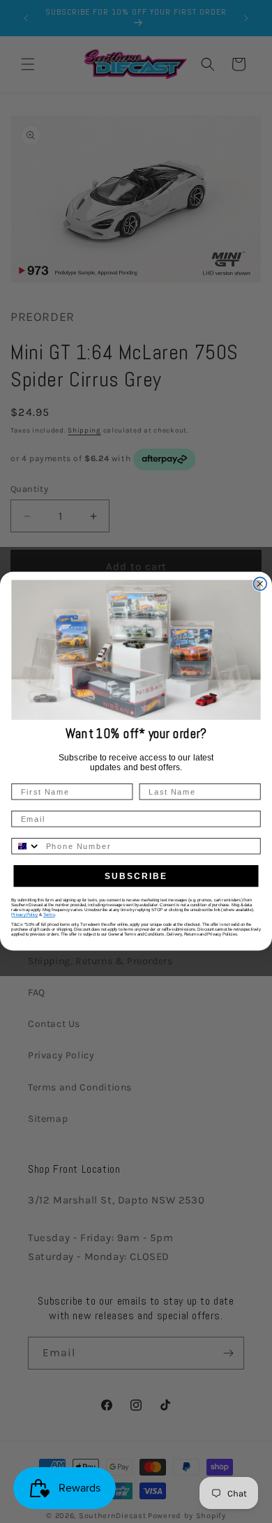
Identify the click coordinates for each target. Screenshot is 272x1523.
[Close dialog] (259, 584)
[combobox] (26, 846)
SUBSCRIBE (136, 875)
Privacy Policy (24, 915)
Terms (49, 915)
